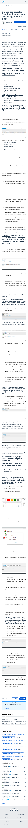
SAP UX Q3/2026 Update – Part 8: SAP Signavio (13, 752)
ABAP (3, 717)
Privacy (6, 814)
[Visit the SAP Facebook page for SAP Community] (10, 810)
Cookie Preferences (7, 824)
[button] (3, 30)
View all (3, 803)
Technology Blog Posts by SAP (8, 5)
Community (9, 1)
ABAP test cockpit (5, 719)
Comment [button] (22, 698)
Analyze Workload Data (20, 721)
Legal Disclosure (21, 817)
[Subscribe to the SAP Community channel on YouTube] (15, 810)
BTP (12, 723)
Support (21, 821)
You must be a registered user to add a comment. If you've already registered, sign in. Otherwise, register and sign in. (13, 704)
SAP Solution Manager (6, 35)
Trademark (7, 821)
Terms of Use (21, 814)
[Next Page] (15, 727)
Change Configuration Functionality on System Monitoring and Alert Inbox (13, 15)
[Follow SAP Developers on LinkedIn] (17, 810)
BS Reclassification (5, 723)
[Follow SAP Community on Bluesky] (12, 810)
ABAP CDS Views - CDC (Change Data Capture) (14, 717)
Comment (6, 708)
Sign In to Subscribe (20, 22)
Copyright (7, 817)
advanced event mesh (6, 721)
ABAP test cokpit (14, 719)
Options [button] (15, 24)
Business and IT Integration (20, 723)
